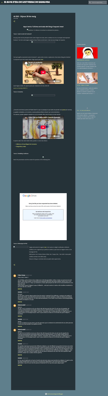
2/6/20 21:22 (28, 329)
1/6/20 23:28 (28, 305)
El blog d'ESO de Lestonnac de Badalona (27, 2)
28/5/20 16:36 (29, 275)
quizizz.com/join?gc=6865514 (20, 88)
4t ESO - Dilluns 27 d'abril (83, 85)
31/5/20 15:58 (25, 292)
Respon (20, 289)
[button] (14, 21)
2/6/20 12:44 (25, 319)
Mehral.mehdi (21, 305)
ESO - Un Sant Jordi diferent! (83, 110)
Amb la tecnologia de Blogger (55, 394)
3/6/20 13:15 (25, 343)
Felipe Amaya (21, 275)
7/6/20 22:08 (25, 358)
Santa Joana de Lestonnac (83, 60)
